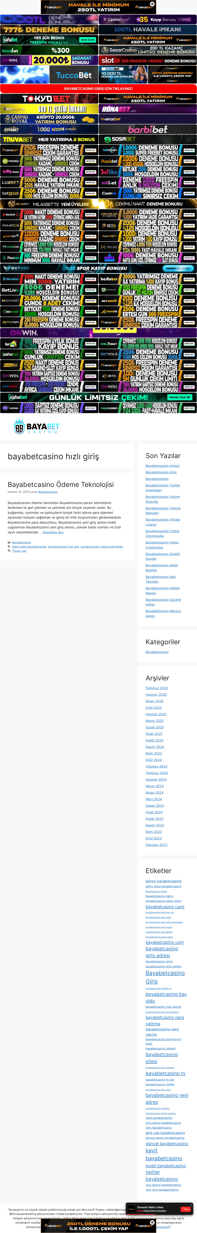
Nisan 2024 (155, 793)
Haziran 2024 (156, 779)
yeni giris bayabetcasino (162, 1189)
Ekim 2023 (154, 832)
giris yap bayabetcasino (165, 1133)
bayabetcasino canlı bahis (158, 917)
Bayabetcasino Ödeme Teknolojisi (61, 484)
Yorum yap (19, 550)
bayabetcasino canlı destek (159, 932)
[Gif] (98, 204)
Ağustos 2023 (156, 845)
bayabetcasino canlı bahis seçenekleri (164, 922)
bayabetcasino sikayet (161, 1048)
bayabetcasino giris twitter (164, 966)
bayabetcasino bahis (159, 896)
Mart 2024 (154, 799)
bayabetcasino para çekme (162, 1032)
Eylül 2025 (154, 708)
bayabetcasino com (165, 942)
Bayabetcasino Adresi (162, 466)
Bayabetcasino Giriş (161, 472)
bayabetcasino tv (165, 1073)
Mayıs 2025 (155, 721)
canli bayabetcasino (159, 1118)
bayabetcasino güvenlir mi (158, 988)
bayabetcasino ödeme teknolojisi (102, 546)
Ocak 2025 (154, 734)
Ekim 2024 (154, 753)
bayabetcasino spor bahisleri (160, 1067)
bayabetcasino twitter (160, 1084)
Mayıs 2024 (155, 786)
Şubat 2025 (155, 727)
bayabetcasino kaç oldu (166, 997)
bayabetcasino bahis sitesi (163, 901)
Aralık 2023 (154, 819)
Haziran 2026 (156, 695)
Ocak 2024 (154, 812)
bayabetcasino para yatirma (165, 1020)
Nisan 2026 (155, 701)
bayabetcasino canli (165, 906)
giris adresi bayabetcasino (163, 1123)
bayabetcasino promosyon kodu (163, 1041)
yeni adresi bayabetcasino (163, 1185)
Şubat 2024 (155, 806)
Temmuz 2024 (157, 773)
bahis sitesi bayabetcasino (29, 546)
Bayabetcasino (21, 542)
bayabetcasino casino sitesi (159, 937)
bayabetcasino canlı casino (159, 927)
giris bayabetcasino (159, 1127)
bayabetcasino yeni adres (167, 1098)
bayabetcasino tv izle (160, 1079)
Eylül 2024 (154, 760)
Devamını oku (53, 532)
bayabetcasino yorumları (158, 1108)
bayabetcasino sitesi (162, 1058)
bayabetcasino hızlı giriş (63, 546)
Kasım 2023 (155, 825)
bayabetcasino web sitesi (158, 1090)
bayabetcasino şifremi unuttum (161, 1113)
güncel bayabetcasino (167, 1143)
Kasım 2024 (155, 747)
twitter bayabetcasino (162, 1175)
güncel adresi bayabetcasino (165, 1138)
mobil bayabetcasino (166, 1165)
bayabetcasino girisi (159, 961)
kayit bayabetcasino (164, 1154)
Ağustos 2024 (156, 766)
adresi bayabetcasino (164, 881)
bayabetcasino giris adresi (162, 952)
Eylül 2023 (154, 838)
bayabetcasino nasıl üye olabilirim (162, 1012)
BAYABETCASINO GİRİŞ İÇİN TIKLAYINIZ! (98, 89)
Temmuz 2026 (157, 688)
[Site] (49, 150)
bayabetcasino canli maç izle (160, 912)
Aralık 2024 (154, 740)
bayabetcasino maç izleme (163, 1007)
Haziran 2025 (156, 714)
